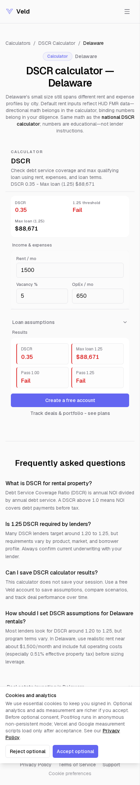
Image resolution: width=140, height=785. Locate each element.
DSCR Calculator (56, 43)
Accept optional (75, 751)
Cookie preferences (70, 773)
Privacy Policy (36, 765)
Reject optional (28, 751)
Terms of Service (77, 765)
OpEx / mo (82, 284)
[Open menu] (127, 11)
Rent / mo (26, 258)
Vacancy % (27, 284)
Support (111, 765)
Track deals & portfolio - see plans (70, 413)
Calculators (18, 43)
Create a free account (70, 400)
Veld (23, 11)
